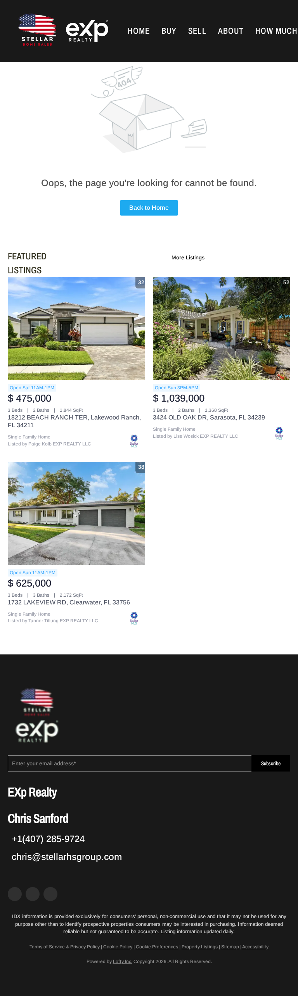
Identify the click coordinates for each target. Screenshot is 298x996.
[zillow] (33, 894)
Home (139, 31)
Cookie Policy (117, 946)
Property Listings (200, 946)
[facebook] (15, 894)
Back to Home (149, 207)
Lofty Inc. (122, 961)
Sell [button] (197, 31)
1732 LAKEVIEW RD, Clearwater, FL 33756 (69, 602)
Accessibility (255, 946)
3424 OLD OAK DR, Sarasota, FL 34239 (209, 417)
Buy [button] (169, 31)
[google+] (50, 894)
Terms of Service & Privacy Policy (64, 946)
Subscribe (271, 763)
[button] (36, 31)
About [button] (231, 31)
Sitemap (230, 946)
